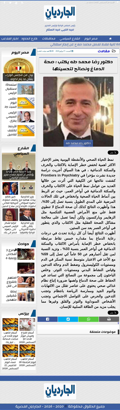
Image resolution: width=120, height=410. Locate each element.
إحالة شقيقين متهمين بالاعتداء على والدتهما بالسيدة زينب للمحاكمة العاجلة (20, 296)
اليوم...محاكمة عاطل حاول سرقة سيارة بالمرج (19, 273)
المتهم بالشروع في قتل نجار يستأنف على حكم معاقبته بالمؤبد (20, 282)
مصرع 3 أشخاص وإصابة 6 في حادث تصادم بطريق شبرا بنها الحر (20, 254)
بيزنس (23, 313)
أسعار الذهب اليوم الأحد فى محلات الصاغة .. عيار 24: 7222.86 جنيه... (10, 339)
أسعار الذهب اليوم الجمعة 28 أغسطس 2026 (27, 362)
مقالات (104, 51)
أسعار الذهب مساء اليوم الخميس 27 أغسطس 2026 (10, 363)
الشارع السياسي (21, 151)
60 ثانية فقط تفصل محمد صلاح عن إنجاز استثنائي (85, 45)
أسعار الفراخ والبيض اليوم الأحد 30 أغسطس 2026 (27, 337)
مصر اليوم (20, 52)
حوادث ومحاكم (21, 246)
